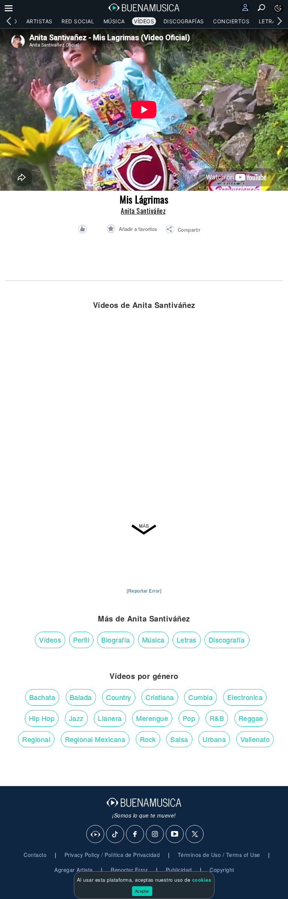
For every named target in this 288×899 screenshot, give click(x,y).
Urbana (214, 739)
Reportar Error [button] (129, 869)
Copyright (222, 869)
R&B (217, 718)
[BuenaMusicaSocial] (96, 834)
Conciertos (231, 21)
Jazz (76, 718)
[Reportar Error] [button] (144, 591)
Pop (189, 718)
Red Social (78, 21)
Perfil (81, 639)
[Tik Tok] (115, 834)
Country (118, 697)
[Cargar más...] (144, 530)
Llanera (110, 718)
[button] (182, 230)
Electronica (245, 697)
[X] (195, 834)
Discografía (226, 639)
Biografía (115, 639)
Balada (81, 697)
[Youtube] (175, 834)
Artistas (39, 21)
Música (114, 21)
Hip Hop (42, 718)
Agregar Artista (73, 869)
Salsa (179, 739)
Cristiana (160, 697)
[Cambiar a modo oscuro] (278, 8)
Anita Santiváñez (143, 211)
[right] (279, 21)
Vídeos (144, 21)
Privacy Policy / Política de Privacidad (112, 854)
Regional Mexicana (95, 739)
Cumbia (200, 697)
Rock (148, 739)
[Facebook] (135, 834)
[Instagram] (155, 834)
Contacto (35, 854)
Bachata (42, 697)
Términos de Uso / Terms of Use (219, 854)
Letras (269, 21)
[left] (8, 21)
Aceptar (142, 891)
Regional (36, 739)
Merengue (152, 718)
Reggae (250, 718)
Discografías (184, 21)
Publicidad (179, 869)
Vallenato (255, 739)
